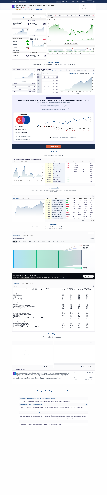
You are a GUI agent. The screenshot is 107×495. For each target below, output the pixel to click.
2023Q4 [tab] (62, 241)
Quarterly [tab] (15, 238)
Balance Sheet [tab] (25, 235)
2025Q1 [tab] (38, 241)
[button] (47, 162)
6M (54, 19)
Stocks (58, 1)
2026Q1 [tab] (19, 241)
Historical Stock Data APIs (57, 70)
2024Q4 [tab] (43, 241)
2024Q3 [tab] (48, 241)
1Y (56, 19)
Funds (63, 1)
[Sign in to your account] (94, 1)
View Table (91, 233)
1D (47, 19)
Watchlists (78, 1)
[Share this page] (45, 9)
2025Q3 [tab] (29, 241)
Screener (67, 1)
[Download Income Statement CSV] (93, 286)
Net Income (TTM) (80, 73)
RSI (65, 43)
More (83, 1)
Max (60, 19)
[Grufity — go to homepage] (15, 1)
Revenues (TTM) (73, 73)
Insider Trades (69, 43)
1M (49, 19)
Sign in (89, 1)
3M (51, 19)
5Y (58, 19)
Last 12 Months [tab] (21, 238)
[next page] (91, 184)
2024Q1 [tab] (57, 241)
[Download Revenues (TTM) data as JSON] (93, 70)
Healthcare (91, 377)
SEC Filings (75, 43)
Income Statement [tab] (16, 235)
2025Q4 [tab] (24, 241)
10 (90, 366)
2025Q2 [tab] (34, 241)
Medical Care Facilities (89, 379)
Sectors (72, 1)
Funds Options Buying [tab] (26, 198)
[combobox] (28, 2)
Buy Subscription (53, 146)
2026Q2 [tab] (14, 241)
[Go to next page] (51, 366)
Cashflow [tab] (31, 235)
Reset (93, 19)
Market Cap (87, 73)
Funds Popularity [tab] (16, 198)
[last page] (94, 184)
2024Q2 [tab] (53, 241)
